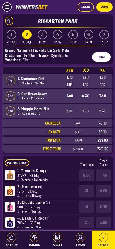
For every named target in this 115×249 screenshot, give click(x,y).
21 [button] (87, 222)
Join (104, 7)
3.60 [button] (103, 222)
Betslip (103, 241)
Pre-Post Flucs (17, 162)
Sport (57, 245)
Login (85, 7)
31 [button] (87, 190)
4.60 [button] (87, 175)
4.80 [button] (104, 190)
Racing (34, 245)
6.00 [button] (103, 206)
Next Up (12, 245)
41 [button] (87, 206)
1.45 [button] (103, 175)
